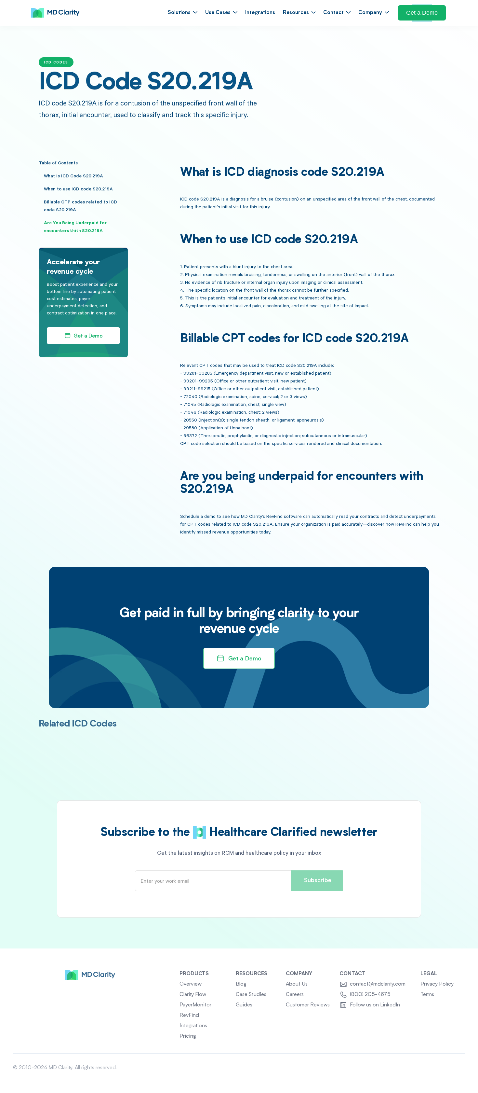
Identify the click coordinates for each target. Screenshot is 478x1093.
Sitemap (455, 1068)
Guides (244, 1005)
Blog (241, 984)
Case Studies (251, 994)
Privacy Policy (437, 984)
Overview (190, 984)
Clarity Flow (192, 994)
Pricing (187, 1036)
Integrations (260, 12)
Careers (295, 994)
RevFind (189, 1015)
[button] (182, 13)
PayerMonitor (195, 1005)
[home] (55, 13)
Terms (427, 994)
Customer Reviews (308, 1005)
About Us (297, 984)
